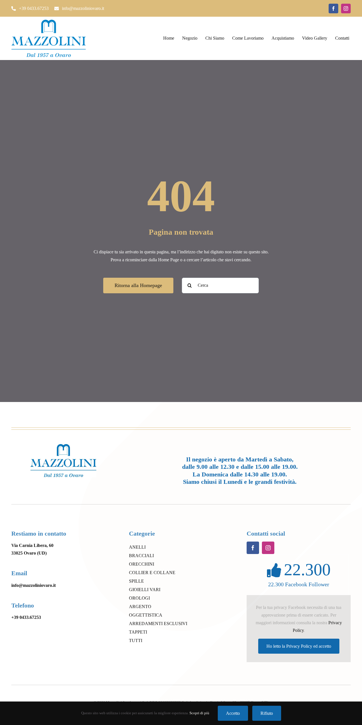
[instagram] (346, 8)
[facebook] (333, 8)
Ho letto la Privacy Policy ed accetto (298, 646)
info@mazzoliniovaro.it (33, 585)
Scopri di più (199, 713)
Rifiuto (266, 713)
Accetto (233, 713)
